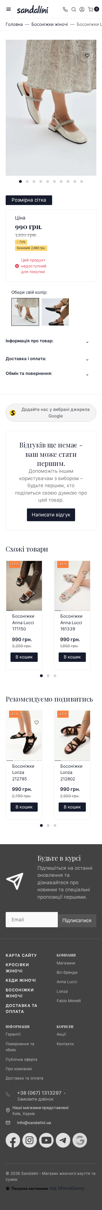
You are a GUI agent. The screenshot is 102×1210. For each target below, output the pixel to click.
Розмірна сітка (29, 200)
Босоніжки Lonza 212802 (71, 772)
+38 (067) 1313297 (39, 1093)
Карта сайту (21, 955)
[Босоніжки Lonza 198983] (25, 311)
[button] (20, 181)
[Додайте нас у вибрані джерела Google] (80, 1140)
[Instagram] (29, 1140)
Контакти (65, 1044)
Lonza (62, 991)
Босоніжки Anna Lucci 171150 (23, 622)
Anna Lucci (67, 981)
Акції (61, 1034)
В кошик (24, 657)
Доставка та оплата (24, 1078)
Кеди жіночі (21, 980)
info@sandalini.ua (34, 1122)
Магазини (66, 963)
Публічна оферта (21, 1059)
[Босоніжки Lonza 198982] (55, 311)
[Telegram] (63, 1140)
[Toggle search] (73, 9)
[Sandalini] (32, 9)
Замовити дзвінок (35, 1099)
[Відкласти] (36, 573)
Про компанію (19, 1069)
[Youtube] (46, 1140)
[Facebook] (13, 1140)
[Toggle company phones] (65, 9)
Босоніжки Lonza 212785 (23, 772)
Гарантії (13, 1034)
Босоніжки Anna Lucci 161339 (71, 622)
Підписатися (77, 920)
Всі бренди (67, 972)
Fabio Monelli (69, 1000)
